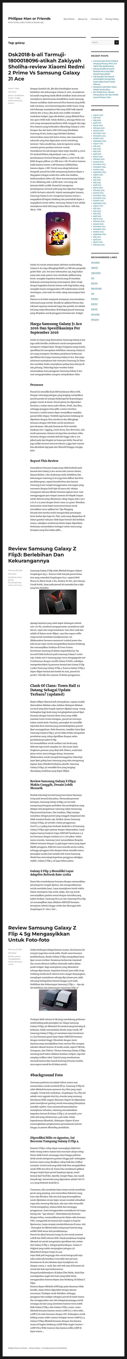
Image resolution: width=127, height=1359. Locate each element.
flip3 (19, 577)
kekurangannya (14, 582)
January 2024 (98, 193)
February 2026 (99, 128)
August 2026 (98, 115)
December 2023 (99, 195)
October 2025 (98, 138)
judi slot (94, 283)
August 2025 (98, 144)
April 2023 (97, 216)
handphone (19, 95)
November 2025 (99, 136)
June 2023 (97, 211)
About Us (82, 19)
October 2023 (98, 201)
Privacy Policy (112, 19)
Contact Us (96, 19)
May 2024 (97, 182)
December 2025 (99, 133)
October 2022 (98, 232)
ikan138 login (96, 288)
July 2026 (97, 118)
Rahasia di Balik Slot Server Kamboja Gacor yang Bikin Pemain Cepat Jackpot (103, 71)
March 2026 (98, 125)
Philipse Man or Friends (29, 18)
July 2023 (96, 208)
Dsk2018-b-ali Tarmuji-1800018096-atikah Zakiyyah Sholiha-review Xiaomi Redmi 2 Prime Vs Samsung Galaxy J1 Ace (46, 66)
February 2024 (99, 190)
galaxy (11, 95)
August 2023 (98, 206)
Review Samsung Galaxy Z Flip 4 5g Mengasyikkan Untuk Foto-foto (42, 934)
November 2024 (99, 167)
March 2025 (98, 157)
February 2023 (98, 221)
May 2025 (97, 151)
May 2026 (97, 120)
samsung (18, 100)
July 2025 (96, 146)
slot (92, 278)
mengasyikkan (14, 959)
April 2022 (97, 240)
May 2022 (97, 237)
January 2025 (98, 162)
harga (10, 98)
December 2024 (99, 164)
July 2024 (96, 177)
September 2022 (99, 234)
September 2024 (99, 172)
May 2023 (97, 214)
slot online (95, 262)
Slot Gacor (12, 92)
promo (11, 100)
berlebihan (12, 577)
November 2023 (99, 198)
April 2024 (97, 185)
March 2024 (98, 188)
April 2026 (97, 123)
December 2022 (99, 227)
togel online (96, 273)
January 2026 (98, 131)
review (11, 585)
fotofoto (11, 956)
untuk (10, 964)
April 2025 (97, 154)
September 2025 (99, 141)
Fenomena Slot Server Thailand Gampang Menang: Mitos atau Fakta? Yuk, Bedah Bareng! (105, 63)
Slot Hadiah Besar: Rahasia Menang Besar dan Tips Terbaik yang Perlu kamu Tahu (105, 94)
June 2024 (97, 180)
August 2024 (98, 175)
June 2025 (97, 149)
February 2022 (99, 245)
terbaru (11, 103)
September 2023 (99, 203)
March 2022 (98, 242)
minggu (17, 98)
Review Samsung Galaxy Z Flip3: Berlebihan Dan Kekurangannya (42, 555)
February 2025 (99, 159)
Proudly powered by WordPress (54, 1348)
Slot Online (69, 19)
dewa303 (94, 299)
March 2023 (98, 219)
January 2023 (98, 224)
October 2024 (98, 170)
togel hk (94, 268)
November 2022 (99, 229)
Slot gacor (95, 320)
